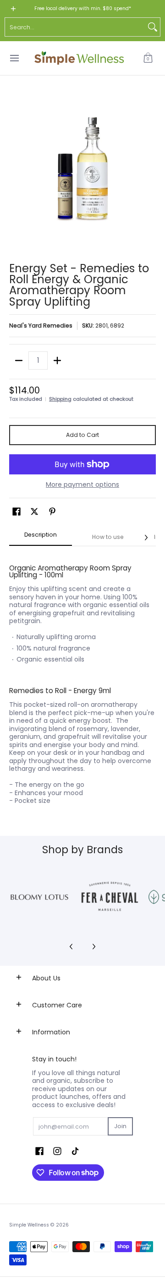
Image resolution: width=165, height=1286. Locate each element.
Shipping (60, 399)
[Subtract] (18, 360)
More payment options (82, 485)
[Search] (152, 27)
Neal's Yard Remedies (40, 325)
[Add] (57, 360)
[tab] (40, 537)
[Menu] (14, 58)
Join (120, 1126)
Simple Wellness (29, 1224)
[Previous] (71, 946)
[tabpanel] (82, 679)
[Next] (146, 537)
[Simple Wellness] (79, 58)
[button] (148, 58)
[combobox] (75, 27)
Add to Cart (82, 435)
